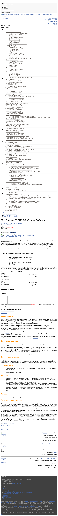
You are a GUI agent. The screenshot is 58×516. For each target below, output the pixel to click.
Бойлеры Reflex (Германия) (13, 125)
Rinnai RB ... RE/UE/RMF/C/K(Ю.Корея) (19, 33)
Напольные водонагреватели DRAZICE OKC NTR (22, 116)
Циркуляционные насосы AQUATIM (15, 134)
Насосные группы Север (12, 145)
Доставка (44, 433)
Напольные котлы (11, 45)
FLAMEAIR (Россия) (11, 83)
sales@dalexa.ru (5, 18)
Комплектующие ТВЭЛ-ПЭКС (16, 180)
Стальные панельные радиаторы (15, 203)
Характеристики (10, 236)
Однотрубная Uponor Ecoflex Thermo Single (20, 170)
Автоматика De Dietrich (15, 74)
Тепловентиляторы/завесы (9, 186)
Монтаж (5, 7)
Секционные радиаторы (13, 200)
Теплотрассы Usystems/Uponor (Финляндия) (18, 164)
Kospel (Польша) (13, 66)
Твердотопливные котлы (13, 68)
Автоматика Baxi (13, 73)
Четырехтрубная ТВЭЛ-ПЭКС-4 (17, 179)
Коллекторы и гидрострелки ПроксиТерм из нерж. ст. (20, 149)
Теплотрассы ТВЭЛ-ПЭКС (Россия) (15, 174)
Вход (2, 12)
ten (5, 235)
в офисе (55, 452)
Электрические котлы (12, 60)
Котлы (4, 30)
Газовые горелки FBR (14, 90)
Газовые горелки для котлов (13, 92)
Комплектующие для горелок (13, 95)
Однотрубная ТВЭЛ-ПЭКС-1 (16, 176)
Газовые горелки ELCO (15, 80)
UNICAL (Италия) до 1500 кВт (16, 54)
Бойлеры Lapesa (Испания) (13, 111)
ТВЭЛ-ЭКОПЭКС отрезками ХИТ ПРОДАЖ (20, 175)
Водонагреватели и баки (9, 100)
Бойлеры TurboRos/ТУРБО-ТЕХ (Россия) (17, 103)
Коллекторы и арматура (8, 141)
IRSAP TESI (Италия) (14, 207)
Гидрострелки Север (11, 142)
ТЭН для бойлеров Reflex (16, 126)
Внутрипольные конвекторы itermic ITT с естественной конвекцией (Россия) (29, 196)
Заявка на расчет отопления (10, 493)
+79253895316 (53, 21)
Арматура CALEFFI (11, 157)
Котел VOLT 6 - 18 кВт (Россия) (17, 63)
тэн (12, 235)
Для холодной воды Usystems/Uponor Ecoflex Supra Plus (24, 168)
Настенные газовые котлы (13, 32)
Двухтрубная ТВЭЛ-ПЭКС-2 (16, 178)
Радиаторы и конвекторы (9, 193)
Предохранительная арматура (14, 161)
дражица (15, 235)
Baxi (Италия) (12, 36)
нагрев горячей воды (28, 235)
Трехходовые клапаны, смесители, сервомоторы (19, 159)
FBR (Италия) (10, 88)
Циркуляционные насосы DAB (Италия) (16, 137)
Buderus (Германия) (14, 38)
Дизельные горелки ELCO (16, 82)
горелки (51, 467)
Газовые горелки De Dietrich (16, 98)
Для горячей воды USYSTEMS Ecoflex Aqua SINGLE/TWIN (24, 171)
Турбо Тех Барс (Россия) (15, 53)
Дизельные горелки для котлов (14, 94)
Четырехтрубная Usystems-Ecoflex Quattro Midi (21, 167)
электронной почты (34, 506)
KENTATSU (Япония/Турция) (16, 48)
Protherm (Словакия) (14, 40)
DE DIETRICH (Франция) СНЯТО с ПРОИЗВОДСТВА (20, 96)
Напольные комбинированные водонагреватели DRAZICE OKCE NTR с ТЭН (29, 117)
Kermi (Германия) (13, 205)
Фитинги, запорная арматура (13, 162)
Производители (7, 497)
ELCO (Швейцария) (11, 79)
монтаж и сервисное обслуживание (47, 458)
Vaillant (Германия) (14, 42)
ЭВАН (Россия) (13, 65)
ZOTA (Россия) (13, 62)
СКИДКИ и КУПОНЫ (8, 491)
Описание (3, 236)
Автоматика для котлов (12, 71)
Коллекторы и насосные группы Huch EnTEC (18, 151)
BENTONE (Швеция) (11, 87)
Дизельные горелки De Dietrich (17, 99)
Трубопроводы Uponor (12, 189)
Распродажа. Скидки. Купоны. (49, 443)
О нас (4, 3)
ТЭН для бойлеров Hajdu (15, 109)
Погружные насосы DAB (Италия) (15, 133)
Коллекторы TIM (10, 154)
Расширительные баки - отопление (15, 121)
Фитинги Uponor (13, 192)
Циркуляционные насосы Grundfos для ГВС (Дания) (19, 138)
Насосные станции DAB (12, 132)
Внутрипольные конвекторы (14, 194)
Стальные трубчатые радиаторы (15, 206)
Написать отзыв (19, 234)
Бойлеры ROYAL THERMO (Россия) (15, 101)
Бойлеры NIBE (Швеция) (13, 119)
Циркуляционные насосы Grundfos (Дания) (17, 136)
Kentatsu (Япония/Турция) (16, 69)
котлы (26, 501)
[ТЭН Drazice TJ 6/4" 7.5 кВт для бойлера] (12, 223)
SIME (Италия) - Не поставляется (18, 44)
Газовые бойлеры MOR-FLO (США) (15, 128)
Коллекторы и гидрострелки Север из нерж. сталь (19, 146)
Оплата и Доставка (8, 4)
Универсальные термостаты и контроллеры (20, 77)
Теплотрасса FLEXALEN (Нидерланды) (17, 182)
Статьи (5, 6)
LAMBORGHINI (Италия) (13, 84)
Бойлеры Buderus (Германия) (14, 105)
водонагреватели (33, 501)
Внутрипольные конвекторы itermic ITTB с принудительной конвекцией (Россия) (30, 197)
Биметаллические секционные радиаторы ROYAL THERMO (24, 201)
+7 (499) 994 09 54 (51, 19)
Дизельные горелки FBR (15, 91)
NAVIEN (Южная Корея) (15, 34)
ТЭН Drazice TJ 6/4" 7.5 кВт (10, 216)
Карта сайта (6, 498)
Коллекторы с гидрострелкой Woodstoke (16, 153)
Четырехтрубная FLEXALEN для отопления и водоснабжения (25, 184)
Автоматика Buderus (14, 75)
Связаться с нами (17, 483)
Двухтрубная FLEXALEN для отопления (19, 183)
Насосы (5, 129)
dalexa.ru (25, 510)
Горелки (5, 78)
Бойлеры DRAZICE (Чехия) (13, 115)
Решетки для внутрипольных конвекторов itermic (22, 198)
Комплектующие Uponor (15, 172)
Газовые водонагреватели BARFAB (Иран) (17, 124)
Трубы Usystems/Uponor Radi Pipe (18, 190)
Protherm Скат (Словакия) (16, 61)
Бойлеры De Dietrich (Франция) (14, 113)
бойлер (20, 235)
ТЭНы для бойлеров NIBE (16, 120)
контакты (35, 338)
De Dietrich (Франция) (14, 41)
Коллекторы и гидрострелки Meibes (15, 150)
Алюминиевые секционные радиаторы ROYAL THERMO (24, 202)
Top (1, 514)
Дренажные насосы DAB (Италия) (15, 130)
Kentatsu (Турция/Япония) (16, 37)
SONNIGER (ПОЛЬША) (12, 187)
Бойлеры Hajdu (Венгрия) (13, 108)
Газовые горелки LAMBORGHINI (17, 86)
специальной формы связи (21, 506)
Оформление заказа (8, 9)
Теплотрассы (6, 163)
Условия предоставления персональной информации (17, 492)
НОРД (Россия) (13, 52)
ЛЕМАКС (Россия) (14, 50)
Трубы (4, 188)
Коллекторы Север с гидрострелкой (15, 143)
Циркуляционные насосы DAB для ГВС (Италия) (19, 140)
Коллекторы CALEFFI (14, 158)
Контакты (5, 496)
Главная (5, 212)
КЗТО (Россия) (13, 209)
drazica (8, 235)
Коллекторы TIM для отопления (17, 155)
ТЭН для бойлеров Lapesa (16, 112)
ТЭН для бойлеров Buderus (16, 107)
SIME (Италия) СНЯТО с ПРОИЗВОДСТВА (20, 58)
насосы (26, 502)
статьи (7, 333)
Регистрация (6, 12)
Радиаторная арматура (12, 210)
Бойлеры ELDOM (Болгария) (13, 104)
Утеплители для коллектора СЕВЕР (15, 147)
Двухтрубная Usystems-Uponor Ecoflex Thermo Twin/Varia (24, 166)
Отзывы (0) (18, 236)
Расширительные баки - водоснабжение (16, 122)
